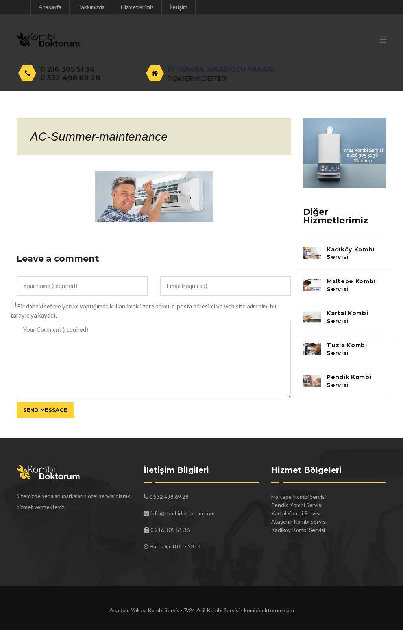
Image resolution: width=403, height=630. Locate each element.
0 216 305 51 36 (67, 69)
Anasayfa (50, 7)
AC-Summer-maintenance (99, 136)
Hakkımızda (91, 7)
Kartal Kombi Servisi (347, 317)
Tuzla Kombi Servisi (347, 349)
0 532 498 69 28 (70, 78)
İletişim (178, 7)
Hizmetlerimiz (137, 7)
